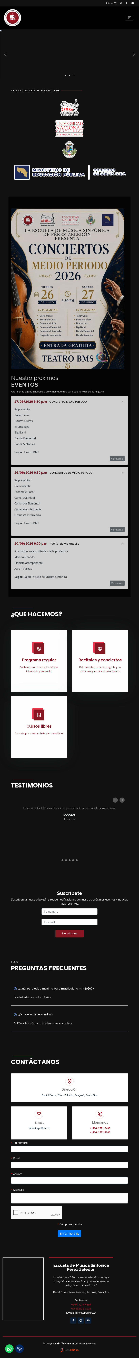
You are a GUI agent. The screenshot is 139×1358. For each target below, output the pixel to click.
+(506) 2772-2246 (100, 1132)
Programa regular (39, 659)
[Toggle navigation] (129, 18)
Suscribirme (69, 933)
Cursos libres (39, 726)
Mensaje (17, 1190)
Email (15, 1158)
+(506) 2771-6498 (100, 1128)
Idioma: (111, 3)
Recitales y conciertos (100, 659)
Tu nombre (19, 1143)
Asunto (16, 1174)
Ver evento (117, 458)
